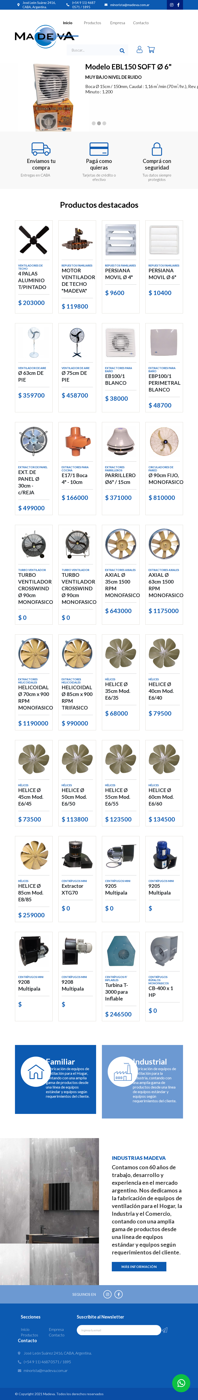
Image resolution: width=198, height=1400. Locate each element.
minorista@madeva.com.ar (129, 5)
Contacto (141, 22)
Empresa (117, 22)
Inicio (67, 22)
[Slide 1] (99, 123)
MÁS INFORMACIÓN (139, 1267)
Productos (92, 22)
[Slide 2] (104, 123)
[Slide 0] (94, 123)
